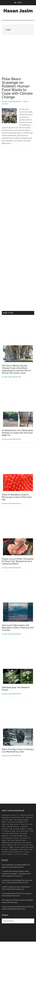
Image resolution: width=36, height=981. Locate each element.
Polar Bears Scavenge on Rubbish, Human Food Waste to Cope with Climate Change (17, 88)
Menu (19, 3)
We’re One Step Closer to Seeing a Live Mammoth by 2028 (18, 750)
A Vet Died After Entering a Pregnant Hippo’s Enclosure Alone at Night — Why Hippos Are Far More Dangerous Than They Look (16, 874)
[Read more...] (6, 143)
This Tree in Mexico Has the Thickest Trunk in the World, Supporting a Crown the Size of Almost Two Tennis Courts (16, 369)
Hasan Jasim (18, 11)
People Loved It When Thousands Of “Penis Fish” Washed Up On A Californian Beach (18, 561)
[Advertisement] (18, 58)
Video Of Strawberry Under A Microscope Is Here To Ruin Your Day (17, 497)
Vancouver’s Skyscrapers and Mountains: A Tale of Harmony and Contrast (18, 627)
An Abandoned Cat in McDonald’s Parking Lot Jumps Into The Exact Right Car (17, 432)
